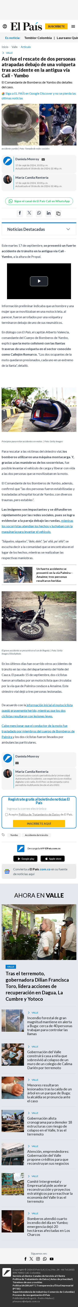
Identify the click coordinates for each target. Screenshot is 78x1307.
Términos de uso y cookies (27, 1282)
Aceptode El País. (41, 814)
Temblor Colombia (38, 38)
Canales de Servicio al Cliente (49, 1275)
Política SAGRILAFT (24, 1285)
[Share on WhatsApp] (39, 213)
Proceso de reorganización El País (31, 1294)
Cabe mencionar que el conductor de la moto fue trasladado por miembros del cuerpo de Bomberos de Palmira (38, 731)
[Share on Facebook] (20, 213)
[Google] (25, 859)
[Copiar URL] (58, 213)
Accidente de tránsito (36, 835)
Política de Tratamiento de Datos (39, 814)
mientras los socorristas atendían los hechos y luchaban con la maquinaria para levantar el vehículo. (37, 526)
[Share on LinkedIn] (48, 213)
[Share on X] (29, 213)
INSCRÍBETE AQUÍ (39, 823)
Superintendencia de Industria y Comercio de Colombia (43, 1291)
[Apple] (53, 859)
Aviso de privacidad (61, 1279)
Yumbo (14, 835)
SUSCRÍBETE (56, 26)
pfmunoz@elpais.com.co (26, 1301)
